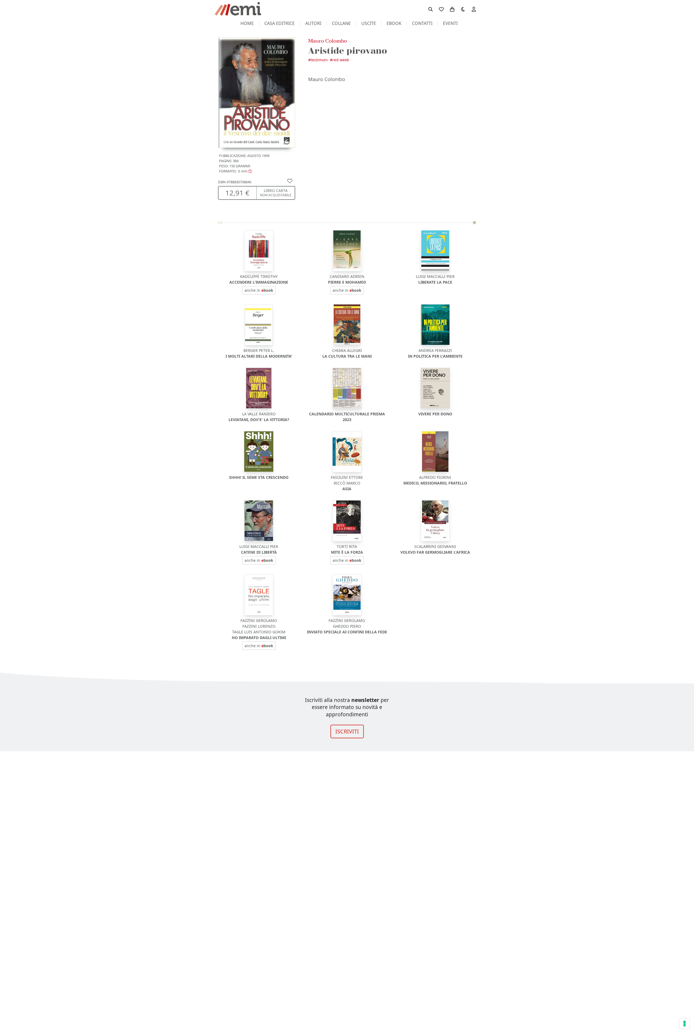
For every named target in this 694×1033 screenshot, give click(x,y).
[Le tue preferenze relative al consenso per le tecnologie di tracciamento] (684, 1023)
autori (313, 23)
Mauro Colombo (327, 40)
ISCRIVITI (347, 731)
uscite (368, 23)
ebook (394, 23)
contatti (422, 23)
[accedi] (473, 9)
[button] (235, 171)
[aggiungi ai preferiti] (289, 180)
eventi (450, 23)
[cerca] (430, 9)
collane (341, 23)
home (247, 23)
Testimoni (319, 59)
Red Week (340, 59)
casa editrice (279, 23)
